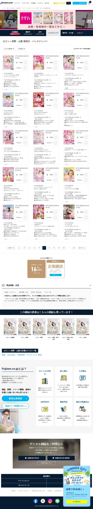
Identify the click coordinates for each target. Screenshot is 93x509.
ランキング (40, 3)
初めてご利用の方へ (15, 406)
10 (63, 247)
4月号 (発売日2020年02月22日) (22, 94)
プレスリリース (24, 485)
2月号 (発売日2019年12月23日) (82, 94)
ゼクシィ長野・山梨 (37, 8)
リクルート (13, 292)
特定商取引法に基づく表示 (38, 490)
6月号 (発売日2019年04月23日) (52, 206)
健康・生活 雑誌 (11, 8)
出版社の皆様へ (58, 490)
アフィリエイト (24, 481)
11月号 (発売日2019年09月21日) (82, 131)
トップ (3, 8)
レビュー (80, 33)
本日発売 (33, 3)
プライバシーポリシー (23, 490)
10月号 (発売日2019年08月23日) (21, 169)
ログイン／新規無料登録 (80, 3)
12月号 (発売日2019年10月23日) (51, 131)
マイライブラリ (25, 3)
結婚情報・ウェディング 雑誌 (23, 8)
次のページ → (82, 247)
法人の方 (47, 3)
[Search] (68, 3)
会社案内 (50, 490)
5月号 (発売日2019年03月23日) (82, 206)
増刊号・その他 (67, 33)
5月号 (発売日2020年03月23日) (82, 57)
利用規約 (13, 490)
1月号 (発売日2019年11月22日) (21, 131)
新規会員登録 (15, 398)
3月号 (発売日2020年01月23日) (52, 94)
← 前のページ (11, 247)
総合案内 (46, 476)
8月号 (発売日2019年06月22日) (82, 169)
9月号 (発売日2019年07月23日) (52, 169)
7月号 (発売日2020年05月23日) (22, 57)
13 (74, 247)
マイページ (17, 3)
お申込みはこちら (55, 274)
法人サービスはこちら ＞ (10, 411)
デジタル (18, 68)
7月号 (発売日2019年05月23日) (22, 206)
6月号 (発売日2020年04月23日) (52, 57)
